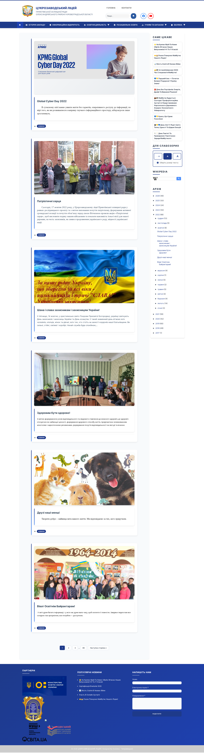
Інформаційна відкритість (66, 25)
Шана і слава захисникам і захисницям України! (68, 310)
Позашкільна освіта (127, 25)
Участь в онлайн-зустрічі (89, 695)
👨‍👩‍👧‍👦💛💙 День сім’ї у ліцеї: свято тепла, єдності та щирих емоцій (167, 126)
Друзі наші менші (48, 512)
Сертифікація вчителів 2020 (90, 686)
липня (160, 280)
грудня (161, 218)
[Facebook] (143, 16)
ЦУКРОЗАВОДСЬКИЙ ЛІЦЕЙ (56, 8)
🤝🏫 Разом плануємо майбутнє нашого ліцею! (167, 56)
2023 (157, 210)
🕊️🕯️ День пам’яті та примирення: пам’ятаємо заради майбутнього (164, 135)
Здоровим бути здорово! (53, 412)
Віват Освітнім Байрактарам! (56, 606)
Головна (110, 8)
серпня (161, 275)
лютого (161, 303)
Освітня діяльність (97, 25)
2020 (157, 319)
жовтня (161, 228)
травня (161, 289)
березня (161, 299)
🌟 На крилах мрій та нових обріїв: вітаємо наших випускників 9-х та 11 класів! (166, 46)
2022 (157, 214)
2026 (157, 196)
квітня (160, 294)
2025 (157, 200)
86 (84, 648)
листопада (162, 223)
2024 (157, 205)
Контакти (126, 8)
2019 (157, 323)
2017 (157, 333)
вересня (161, 270)
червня (161, 284)
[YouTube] (151, 16)
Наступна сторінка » (98, 648)
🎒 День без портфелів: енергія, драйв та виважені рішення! (167, 90)
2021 (157, 314)
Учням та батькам (155, 25)
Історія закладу (36, 25)
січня (160, 308)
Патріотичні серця (49, 201)
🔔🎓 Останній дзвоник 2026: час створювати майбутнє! (166, 71)
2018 (157, 328)
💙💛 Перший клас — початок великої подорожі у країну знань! (166, 80)
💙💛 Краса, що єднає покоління (163, 117)
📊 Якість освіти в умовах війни (167, 64)
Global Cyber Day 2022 (52, 101)
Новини (41, 126)
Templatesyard (127, 749)
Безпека (179, 25)
